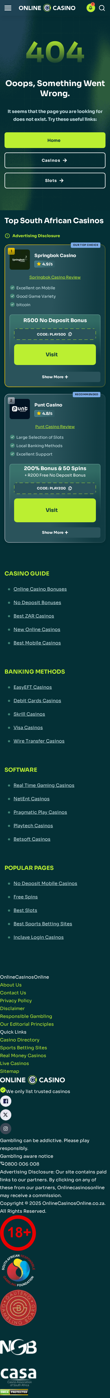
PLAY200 (58, 488)
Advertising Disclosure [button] (36, 235)
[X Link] (5, 1116)
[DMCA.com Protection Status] (14, 1393)
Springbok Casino (55, 255)
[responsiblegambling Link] (18, 1271)
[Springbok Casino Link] (20, 259)
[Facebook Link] (5, 1102)
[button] (8, 8)
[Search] (101, 7)
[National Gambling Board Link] (18, 1347)
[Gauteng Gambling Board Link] (18, 1309)
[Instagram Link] (5, 1130)
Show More (52, 377)
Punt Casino (48, 405)
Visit (52, 355)
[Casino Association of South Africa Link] (18, 1378)
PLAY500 (58, 334)
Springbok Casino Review (55, 277)
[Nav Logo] (47, 8)
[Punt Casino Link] (20, 409)
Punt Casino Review (55, 426)
